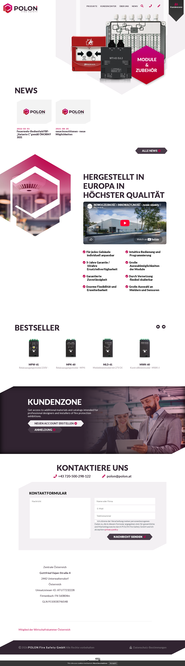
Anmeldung (44, 429)
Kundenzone (176, 7)
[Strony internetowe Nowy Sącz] (92, 660)
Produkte (92, 6)
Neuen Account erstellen (54, 423)
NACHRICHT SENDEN (128, 536)
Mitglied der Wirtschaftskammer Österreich (44, 629)
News (135, 6)
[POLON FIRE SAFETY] (20, 7)
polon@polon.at (119, 476)
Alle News (150, 150)
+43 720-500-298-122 (74, 476)
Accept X (113, 663)
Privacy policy (111, 529)
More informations (100, 663)
